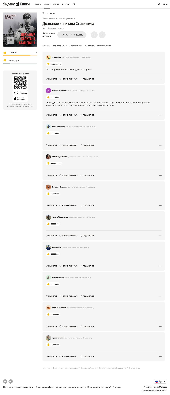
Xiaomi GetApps (27, 106)
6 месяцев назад (92, 157)
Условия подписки (77, 387)
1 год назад (90, 91)
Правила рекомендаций (99, 387)
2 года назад (87, 338)
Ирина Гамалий (58, 338)
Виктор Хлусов (58, 277)
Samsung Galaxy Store (23, 104)
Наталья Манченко (59, 91)
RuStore (12, 104)
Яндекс (163, 390)
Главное (37, 4)
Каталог (65, 4)
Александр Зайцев (59, 157)
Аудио (47, 4)
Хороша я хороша (59, 308)
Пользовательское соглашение (18, 387)
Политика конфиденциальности (50, 387)
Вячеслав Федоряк (59, 187)
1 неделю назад (89, 127)
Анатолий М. (57, 247)
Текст (44, 13)
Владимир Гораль (55, 28)
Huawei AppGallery (14, 106)
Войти (164, 4)
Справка (116, 387)
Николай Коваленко (60, 217)
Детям (56, 4)
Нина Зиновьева (58, 127)
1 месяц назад (85, 57)
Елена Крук (56, 57)
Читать (64, 35)
